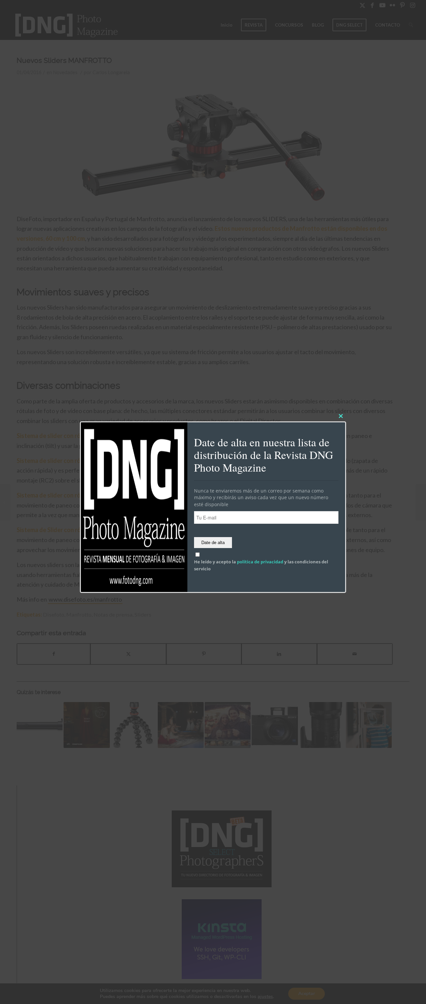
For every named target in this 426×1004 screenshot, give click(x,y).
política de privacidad (260, 562)
